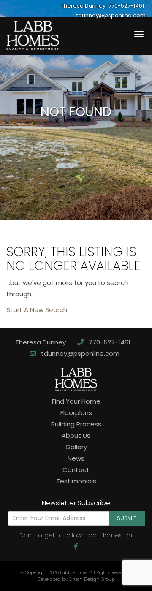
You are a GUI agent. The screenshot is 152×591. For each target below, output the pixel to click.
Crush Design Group (92, 579)
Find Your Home (76, 401)
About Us (76, 435)
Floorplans (76, 412)
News (76, 458)
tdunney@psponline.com (79, 353)
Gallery (76, 446)
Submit (126, 518)
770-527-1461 (108, 342)
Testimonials (76, 481)
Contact (76, 469)
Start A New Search (36, 309)
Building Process (76, 424)
